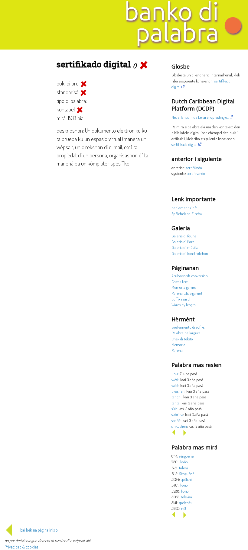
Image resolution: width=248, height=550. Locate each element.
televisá (186, 496)
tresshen (177, 391)
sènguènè (186, 455)
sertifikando (196, 173)
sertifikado (194, 167)
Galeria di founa (183, 235)
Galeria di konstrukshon (189, 253)
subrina (177, 414)
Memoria (178, 344)
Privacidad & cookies (21, 546)
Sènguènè (186, 473)
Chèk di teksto (182, 338)
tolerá (183, 467)
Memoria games (183, 287)
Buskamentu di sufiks (187, 327)
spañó (176, 420)
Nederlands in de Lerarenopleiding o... (200, 117)
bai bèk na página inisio (39, 529)
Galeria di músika (184, 247)
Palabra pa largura (186, 332)
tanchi (176, 396)
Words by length (183, 304)
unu (174, 373)
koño (184, 461)
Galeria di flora (182, 241)
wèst (174, 379)
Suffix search (181, 298)
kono (184, 484)
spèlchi (186, 479)
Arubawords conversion (189, 275)
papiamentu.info (184, 207)
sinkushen (179, 426)
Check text (179, 281)
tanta (175, 402)
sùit (174, 408)
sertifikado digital (184, 144)
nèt (183, 508)
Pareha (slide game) (186, 293)
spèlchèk (185, 502)
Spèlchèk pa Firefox (186, 213)
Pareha (177, 350)
